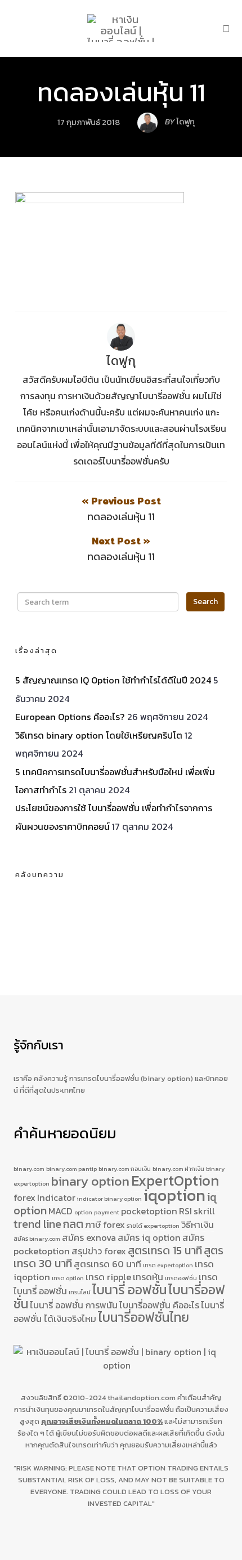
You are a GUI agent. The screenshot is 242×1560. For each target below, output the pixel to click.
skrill (204, 1211)
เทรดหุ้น (148, 1277)
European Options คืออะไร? (70, 716)
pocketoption (149, 1211)
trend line (37, 1223)
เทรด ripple (108, 1277)
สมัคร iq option (149, 1237)
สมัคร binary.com (37, 1238)
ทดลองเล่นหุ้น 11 (121, 92)
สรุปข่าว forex (98, 1251)
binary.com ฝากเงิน (178, 1168)
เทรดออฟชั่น (181, 1277)
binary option (90, 1181)
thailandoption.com (141, 1397)
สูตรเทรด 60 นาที (107, 1264)
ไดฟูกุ (121, 360)
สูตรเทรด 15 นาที (165, 1250)
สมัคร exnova (89, 1237)
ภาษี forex (105, 1224)
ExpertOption (175, 1180)
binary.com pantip (71, 1168)
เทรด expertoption (168, 1265)
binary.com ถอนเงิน (124, 1168)
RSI (185, 1211)
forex (24, 1197)
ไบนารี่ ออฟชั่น (129, 1289)
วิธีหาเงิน (197, 1224)
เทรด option (68, 1277)
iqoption (174, 1195)
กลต (73, 1223)
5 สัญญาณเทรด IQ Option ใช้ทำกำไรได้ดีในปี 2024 (113, 680)
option (83, 1212)
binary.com (29, 1168)
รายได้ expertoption (153, 1225)
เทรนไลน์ (80, 1292)
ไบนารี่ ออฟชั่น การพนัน (74, 1305)
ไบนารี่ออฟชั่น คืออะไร (159, 1305)
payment (106, 1212)
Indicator (56, 1197)
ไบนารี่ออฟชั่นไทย (143, 1317)
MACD (60, 1211)
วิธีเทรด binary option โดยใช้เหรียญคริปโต (98, 735)
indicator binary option (109, 1198)
